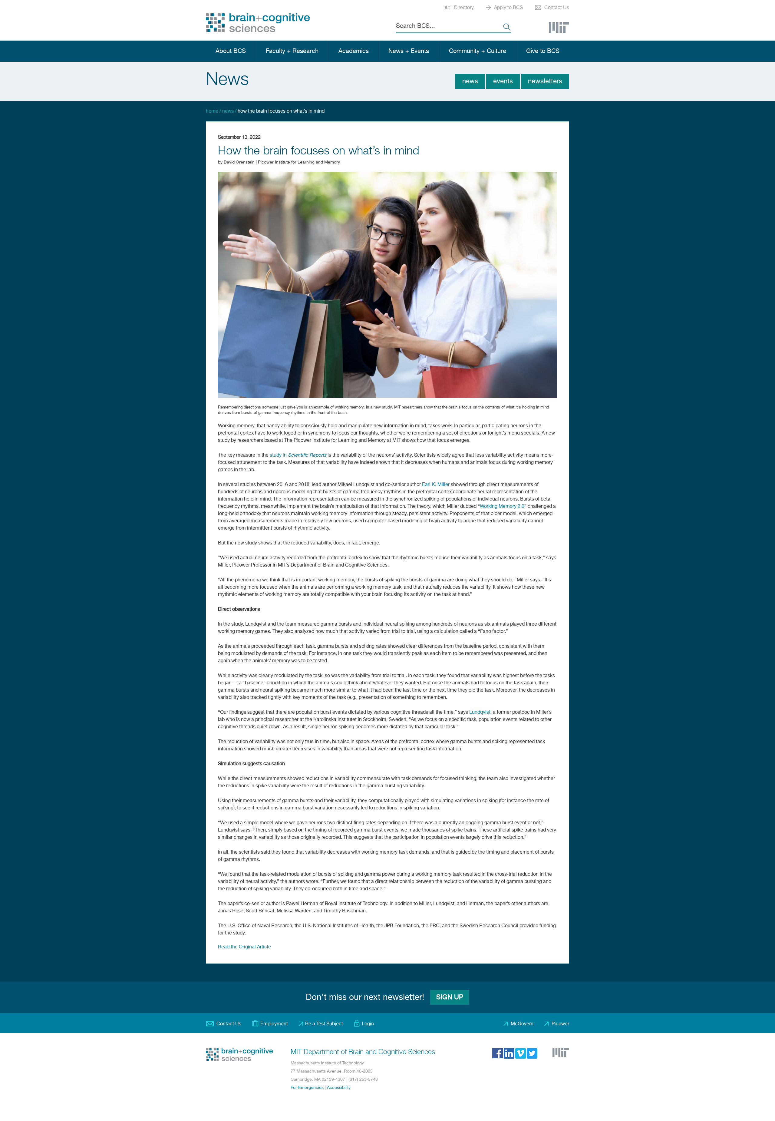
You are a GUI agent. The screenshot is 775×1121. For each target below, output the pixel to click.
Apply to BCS (508, 7)
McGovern (522, 1024)
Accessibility (339, 1088)
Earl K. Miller (436, 484)
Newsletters (545, 81)
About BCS (231, 51)
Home (212, 111)
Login (368, 1024)
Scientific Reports (307, 455)
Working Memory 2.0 (502, 506)
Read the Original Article (244, 947)
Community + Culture (477, 51)
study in (279, 455)
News (470, 81)
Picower (560, 1024)
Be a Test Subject (324, 1024)
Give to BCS (542, 51)
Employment (274, 1024)
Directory (464, 7)
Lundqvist (479, 712)
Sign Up (449, 997)
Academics (353, 51)
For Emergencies (307, 1088)
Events (503, 81)
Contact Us (556, 7)
